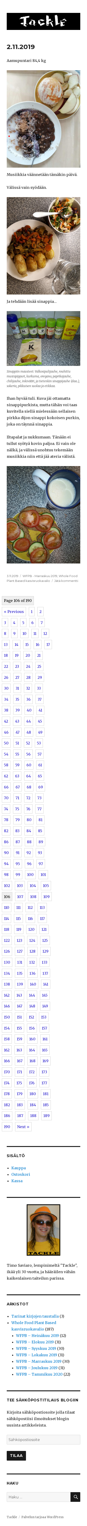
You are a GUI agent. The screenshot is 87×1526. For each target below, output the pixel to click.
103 (20, 885)
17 (48, 644)
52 (28, 743)
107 (20, 896)
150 (7, 1017)
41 (40, 710)
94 (6, 863)
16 (37, 644)
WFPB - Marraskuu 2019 (40, 576)
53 (39, 743)
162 (7, 1050)
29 (40, 677)
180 (32, 1093)
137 (45, 973)
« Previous (14, 611)
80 (29, 819)
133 (44, 962)
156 (32, 1028)
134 (7, 973)
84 (28, 831)
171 (19, 1072)
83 (17, 831)
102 (7, 885)
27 (17, 677)
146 (7, 1006)
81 (40, 819)
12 (45, 633)
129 (45, 951)
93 (40, 852)
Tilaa (16, 1455)
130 (7, 962)
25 (39, 666)
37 (40, 699)
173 (44, 1072)
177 (44, 1083)
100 (30, 874)
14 (16, 644)
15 (27, 644)
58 (6, 765)
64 (28, 776)
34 (6, 699)
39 (17, 710)
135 (20, 973)
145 (45, 995)
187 (20, 1115)
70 (6, 798)
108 (33, 896)
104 (33, 885)
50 (6, 743)
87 (18, 842)
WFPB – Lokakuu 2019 (36, 1355)
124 (32, 940)
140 (33, 984)
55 (17, 754)
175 (19, 1083)
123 (19, 940)
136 (32, 973)
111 (18, 907)
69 (40, 787)
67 (18, 787)
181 (45, 1093)
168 (32, 1061)
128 (32, 951)
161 (45, 1039)
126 (7, 951)
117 (42, 918)
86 (6, 842)
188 (33, 1115)
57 (40, 754)
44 (28, 721)
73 (39, 798)
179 (20, 1093)
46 (6, 732)
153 (43, 1017)
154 (7, 1028)
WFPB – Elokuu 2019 (35, 1342)
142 (7, 995)
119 (18, 929)
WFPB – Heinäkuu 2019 (37, 1335)
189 (46, 1115)
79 (17, 819)
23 (17, 666)
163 (19, 1050)
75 (17, 809)
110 (6, 907)
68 (29, 787)
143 (19, 995)
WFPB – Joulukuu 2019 (37, 1368)
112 (30, 907)
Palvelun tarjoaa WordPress (42, 1517)
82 (6, 831)
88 (29, 842)
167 (20, 1061)
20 (28, 655)
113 (42, 907)
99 (18, 874)
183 (20, 1105)
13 (6, 644)
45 (40, 721)
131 (19, 962)
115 (18, 918)
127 (20, 951)
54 (6, 754)
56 (28, 754)
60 (28, 765)
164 (32, 1050)
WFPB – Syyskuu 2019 (36, 1348)
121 (44, 929)
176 (32, 1083)
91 (17, 852)
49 (40, 732)
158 (7, 1039)
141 (45, 984)
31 (17, 688)
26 (6, 677)
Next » (23, 1126)
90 (6, 852)
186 (7, 1115)
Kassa (17, 1181)
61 (40, 765)
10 (24, 633)
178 (7, 1093)
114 (6, 918)
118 (6, 929)
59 (17, 765)
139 (20, 984)
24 (28, 666)
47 (17, 732)
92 (28, 852)
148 (32, 1006)
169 (45, 1061)
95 (18, 863)
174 (7, 1083)
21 (39, 655)
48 (28, 732)
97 (41, 863)
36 (28, 699)
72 (28, 798)
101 (43, 874)
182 (7, 1105)
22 (6, 666)
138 (7, 984)
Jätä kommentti (66, 581)
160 (32, 1039)
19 (17, 655)
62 (6, 776)
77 (39, 809)
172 (32, 1072)
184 (33, 1105)
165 (45, 1050)
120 (31, 929)
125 (45, 940)
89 (41, 842)
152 (31, 1017)
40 (29, 710)
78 (6, 819)
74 (6, 809)
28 (28, 677)
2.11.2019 (21, 47)
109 (46, 896)
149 (45, 1006)
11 (34, 633)
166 (7, 1061)
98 (6, 874)
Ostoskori (20, 1174)
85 (40, 831)
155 (19, 1028)
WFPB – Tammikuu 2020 (39, 1374)
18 (6, 655)
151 (19, 1017)
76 (28, 809)
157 (44, 1028)
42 (6, 721)
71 (17, 798)
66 (6, 787)
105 (46, 885)
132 (32, 962)
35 (17, 699)
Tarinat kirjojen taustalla (35, 1316)
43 (17, 721)
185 (46, 1105)
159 (19, 1039)
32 (28, 688)
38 (6, 710)
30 (6, 688)
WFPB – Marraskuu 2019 (38, 1361)
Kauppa (18, 1168)
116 (30, 918)
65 (40, 776)
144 (32, 995)
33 (39, 688)
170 (7, 1072)
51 (17, 743)
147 (19, 1006)
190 (7, 1126)
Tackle (12, 1517)
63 (17, 776)
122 (7, 940)
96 (29, 863)
